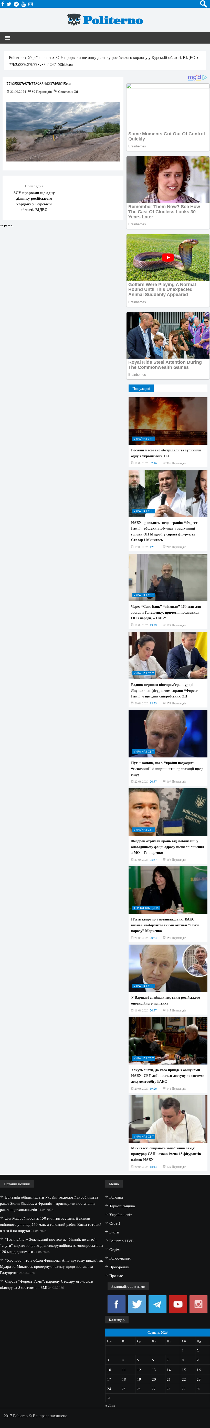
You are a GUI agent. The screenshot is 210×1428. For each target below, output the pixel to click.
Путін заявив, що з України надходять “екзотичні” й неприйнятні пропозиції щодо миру (167, 768)
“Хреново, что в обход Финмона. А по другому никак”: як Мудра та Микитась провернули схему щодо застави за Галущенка (51, 1266)
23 (199, 1379)
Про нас (116, 1275)
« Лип (110, 1405)
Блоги (114, 1231)
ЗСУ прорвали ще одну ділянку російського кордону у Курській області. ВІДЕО (34, 201)
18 (124, 1379)
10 (109, 1369)
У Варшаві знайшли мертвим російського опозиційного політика (165, 1000)
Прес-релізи (119, 1266)
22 (184, 1379)
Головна (116, 1197)
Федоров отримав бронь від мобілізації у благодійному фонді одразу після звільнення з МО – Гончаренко (167, 846)
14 (169, 1369)
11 (124, 1369)
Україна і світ (144, 439)
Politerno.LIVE (121, 1240)
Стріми (115, 1249)
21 (169, 1379)
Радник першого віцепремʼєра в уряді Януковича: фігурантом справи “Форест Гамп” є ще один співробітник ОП (164, 690)
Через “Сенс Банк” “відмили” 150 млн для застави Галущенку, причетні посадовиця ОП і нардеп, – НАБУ (166, 612)
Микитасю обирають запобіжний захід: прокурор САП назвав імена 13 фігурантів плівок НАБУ (166, 1153)
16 (199, 1369)
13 (154, 1369)
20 (154, 1379)
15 (184, 1369)
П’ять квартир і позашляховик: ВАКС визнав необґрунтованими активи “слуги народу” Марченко (165, 924)
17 (109, 1379)
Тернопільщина (146, 908)
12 (139, 1369)
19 (139, 1379)
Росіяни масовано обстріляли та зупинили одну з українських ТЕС (166, 452)
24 (109, 1388)
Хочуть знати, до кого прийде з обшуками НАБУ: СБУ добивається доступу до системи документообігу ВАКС (167, 1075)
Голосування (120, 1258)
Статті (114, 1223)
